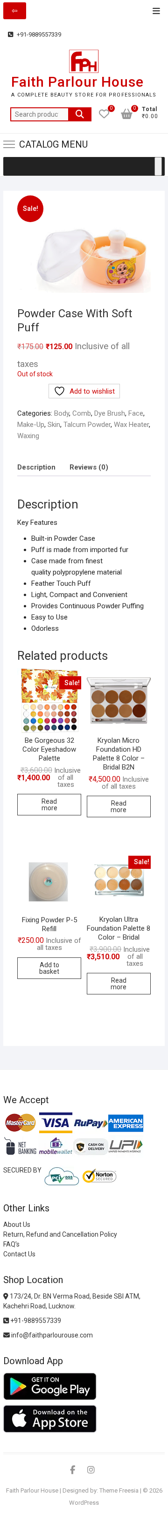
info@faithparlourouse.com (52, 1335)
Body (61, 413)
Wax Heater (131, 424)
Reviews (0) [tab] (89, 467)
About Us (16, 1224)
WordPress (84, 1502)
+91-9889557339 (38, 34)
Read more (49, 805)
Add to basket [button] (49, 968)
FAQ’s (11, 1244)
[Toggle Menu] (158, 166)
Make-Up (30, 424)
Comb (81, 413)
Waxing (28, 436)
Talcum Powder (87, 424)
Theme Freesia (119, 1490)
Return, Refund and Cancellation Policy (60, 1234)
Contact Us (19, 1254)
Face (135, 413)
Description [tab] (36, 467)
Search (79, 114)
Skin (54, 424)
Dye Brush (109, 413)
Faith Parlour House (77, 82)
